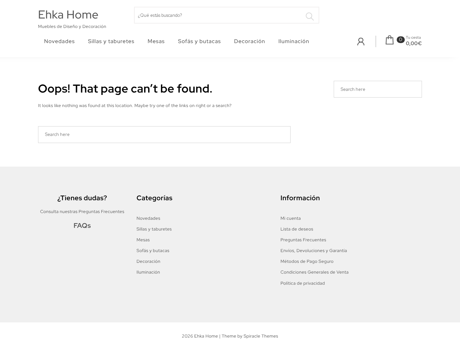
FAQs (82, 225)
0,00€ (414, 43)
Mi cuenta (291, 218)
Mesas (156, 41)
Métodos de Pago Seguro (307, 261)
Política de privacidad (303, 283)
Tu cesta (413, 37)
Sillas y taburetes (111, 41)
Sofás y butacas (199, 41)
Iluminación (293, 41)
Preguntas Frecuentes (303, 240)
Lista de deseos (297, 229)
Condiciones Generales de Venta (315, 272)
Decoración (249, 41)
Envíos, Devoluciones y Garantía (314, 250)
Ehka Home (68, 14)
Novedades (59, 41)
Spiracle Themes (260, 336)
